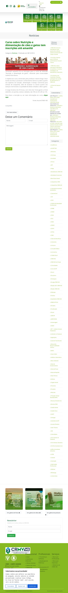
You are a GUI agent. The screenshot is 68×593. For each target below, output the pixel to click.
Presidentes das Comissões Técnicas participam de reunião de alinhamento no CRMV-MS (55, 79)
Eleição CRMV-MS (55, 289)
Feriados (53, 305)
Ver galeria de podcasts (53, 513)
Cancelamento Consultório (43, 570)
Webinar (53, 469)
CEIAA (52, 215)
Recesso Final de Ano (56, 401)
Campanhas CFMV (55, 182)
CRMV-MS (53, 258)
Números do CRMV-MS (56, 566)
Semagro (53, 417)
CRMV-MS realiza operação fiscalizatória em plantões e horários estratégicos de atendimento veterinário (56, 69)
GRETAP (53, 315)
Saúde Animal (54, 407)
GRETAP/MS (54, 319)
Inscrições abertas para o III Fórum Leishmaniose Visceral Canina (55, 60)
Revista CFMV (54, 404)
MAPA (52, 350)
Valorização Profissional (53, 465)
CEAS (52, 200)
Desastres (53, 275)
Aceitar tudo (32, 586)
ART (51, 20)
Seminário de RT (55, 421)
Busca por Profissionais (55, 558)
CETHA (52, 232)
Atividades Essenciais (56, 175)
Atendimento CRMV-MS (56, 171)
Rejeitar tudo (21, 586)
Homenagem (54, 322)
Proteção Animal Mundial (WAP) (54, 396)
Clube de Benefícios (56, 238)
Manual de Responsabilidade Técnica (54, 345)
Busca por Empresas (55, 562)
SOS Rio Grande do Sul (56, 446)
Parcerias (53, 386)
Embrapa (53, 292)
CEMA (52, 222)
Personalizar (10, 586)
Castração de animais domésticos (56, 189)
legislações (54, 337)
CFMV (52, 235)
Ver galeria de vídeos (33, 513)
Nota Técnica (54, 375)
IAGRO (52, 325)
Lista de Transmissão (56, 340)
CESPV (52, 228)
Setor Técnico (54, 427)
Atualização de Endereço (43, 562)
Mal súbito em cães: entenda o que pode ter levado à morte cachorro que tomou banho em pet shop (56, 125)
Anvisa (52, 161)
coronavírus (54, 252)
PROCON (53, 392)
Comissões (58, 20)
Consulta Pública (55, 248)
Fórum (52, 312)
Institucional (27, 20)
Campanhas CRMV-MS (56, 185)
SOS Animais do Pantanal (54, 438)
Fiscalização (51, 29)
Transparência (42, 29)
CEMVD (52, 225)
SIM (52, 431)
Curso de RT (54, 268)
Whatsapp (53, 472)
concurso (53, 245)
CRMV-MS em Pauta (56, 262)
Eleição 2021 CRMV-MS (56, 285)
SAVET (52, 414)
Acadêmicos (54, 145)
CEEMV (52, 212)
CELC (52, 218)
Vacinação (53, 461)
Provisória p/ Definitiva (43, 558)
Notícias (14, 53)
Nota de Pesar (54, 369)
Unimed (53, 457)
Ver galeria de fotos (13, 513)
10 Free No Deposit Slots (55, 86)
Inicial (27, 557)
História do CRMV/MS (29, 560)
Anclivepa (53, 155)
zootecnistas (54, 476)
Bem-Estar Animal (55, 178)
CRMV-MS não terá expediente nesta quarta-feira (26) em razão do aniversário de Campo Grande (56, 51)
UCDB (52, 454)
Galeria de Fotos (31, 565)
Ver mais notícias (12, 112)
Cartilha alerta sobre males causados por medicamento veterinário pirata (56, 99)
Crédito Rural (54, 255)
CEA (52, 197)
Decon (52, 272)
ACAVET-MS (54, 148)
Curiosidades (54, 265)
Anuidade (53, 158)
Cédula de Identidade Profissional (56, 204)
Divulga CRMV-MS (55, 282)
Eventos (53, 295)
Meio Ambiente (54, 360)
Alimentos (53, 151)
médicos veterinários (56, 357)
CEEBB (52, 208)
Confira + (59, 29)
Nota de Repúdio (55, 372)
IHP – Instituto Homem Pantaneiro (56, 329)
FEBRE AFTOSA (54, 302)
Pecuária (53, 389)
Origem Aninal (54, 382)
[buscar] (61, 2)
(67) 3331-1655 (41, 3)
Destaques (53, 279)
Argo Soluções (59, 591)
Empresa (44, 20)
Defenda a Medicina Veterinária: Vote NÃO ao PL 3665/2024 (56, 108)
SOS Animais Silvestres (57, 442)
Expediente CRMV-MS (56, 299)
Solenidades (54, 434)
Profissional (36, 20)
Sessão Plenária (55, 424)
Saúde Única (54, 411)
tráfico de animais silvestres (55, 450)
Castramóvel (54, 193)
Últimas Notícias (30, 563)
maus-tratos (54, 354)
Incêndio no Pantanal (56, 334)
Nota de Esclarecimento (54, 364)
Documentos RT (44, 567)
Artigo (52, 168)
